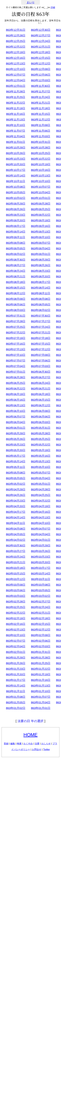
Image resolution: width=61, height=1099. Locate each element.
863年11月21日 (40, 102)
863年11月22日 (15, 102)
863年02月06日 (40, 640)
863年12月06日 (40, 74)
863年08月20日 (40, 276)
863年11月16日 (15, 114)
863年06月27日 (40, 377)
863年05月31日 (40, 427)
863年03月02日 (40, 596)
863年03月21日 (15, 562)
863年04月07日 (40, 528)
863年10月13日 (40, 175)
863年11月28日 (15, 91)
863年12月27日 (40, 35)
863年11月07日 (15, 130)
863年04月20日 (15, 506)
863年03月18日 (15, 568)
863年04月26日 (15, 495)
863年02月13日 (15, 629)
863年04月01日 (40, 539)
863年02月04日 (15, 646)
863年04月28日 (40, 489)
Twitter (46, 749)
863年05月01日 (40, 483)
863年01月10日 (40, 691)
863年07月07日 (15, 360)
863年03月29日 (40, 545)
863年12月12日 (40, 63)
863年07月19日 (15, 338)
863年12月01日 (15, 85)
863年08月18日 (15, 282)
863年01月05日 (15, 702)
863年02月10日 (15, 635)
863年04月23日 (15, 500)
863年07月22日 (15, 332)
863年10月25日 (40, 153)
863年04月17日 (15, 511)
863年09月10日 (40, 237)
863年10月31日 (40, 142)
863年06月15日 (40, 399)
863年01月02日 (15, 708)
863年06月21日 (40, 388)
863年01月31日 (40, 652)
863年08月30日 (15, 259)
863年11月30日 (40, 85)
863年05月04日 (40, 478)
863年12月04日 (15, 80)
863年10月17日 (15, 170)
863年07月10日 (15, 355)
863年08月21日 (15, 276)
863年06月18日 (40, 394)
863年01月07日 (40, 696)
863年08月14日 (40, 287)
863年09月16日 (40, 226)
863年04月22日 (40, 500)
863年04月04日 (40, 534)
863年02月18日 (40, 618)
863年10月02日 (15, 198)
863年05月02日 (15, 483)
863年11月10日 (15, 125)
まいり (31, 2)
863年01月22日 (40, 668)
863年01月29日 (15, 657)
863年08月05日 (40, 304)
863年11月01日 (15, 142)
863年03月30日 (15, 545)
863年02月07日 (15, 640)
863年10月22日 (40, 158)
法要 (37, 743)
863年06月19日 (15, 394)
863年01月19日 (40, 674)
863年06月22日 (15, 388)
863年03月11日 (40, 579)
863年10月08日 (15, 186)
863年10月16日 (40, 170)
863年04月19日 (40, 506)
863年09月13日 (40, 231)
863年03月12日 (15, 579)
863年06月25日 (15, 383)
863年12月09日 (40, 69)
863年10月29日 (15, 147)
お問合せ (36, 749)
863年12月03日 (40, 80)
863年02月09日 (40, 635)
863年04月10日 (40, 523)
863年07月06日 (40, 360)
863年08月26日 (40, 265)
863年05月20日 (15, 450)
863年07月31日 (15, 315)
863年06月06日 (40, 416)
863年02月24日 (40, 607)
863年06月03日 (40, 422)
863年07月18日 (40, 338)
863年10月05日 (15, 192)
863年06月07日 (15, 416)
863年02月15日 (40, 624)
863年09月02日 (15, 254)
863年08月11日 (40, 293)
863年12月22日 (15, 46)
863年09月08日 (15, 242)
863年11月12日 (40, 119)
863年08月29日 (40, 259)
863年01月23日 (15, 668)
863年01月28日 (40, 657)
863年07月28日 (15, 321)
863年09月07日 (40, 242)
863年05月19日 (40, 450)
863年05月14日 (15, 461)
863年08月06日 (15, 304)
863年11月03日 (40, 136)
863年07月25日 (15, 327)
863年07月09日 (40, 355)
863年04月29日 (15, 489)
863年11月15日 (40, 114)
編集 (12, 743)
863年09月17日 (15, 226)
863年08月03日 (15, 310)
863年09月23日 (15, 214)
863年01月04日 (40, 702)
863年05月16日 (40, 455)
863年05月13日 (40, 461)
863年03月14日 (40, 573)
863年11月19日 (15, 108)
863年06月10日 (15, 411)
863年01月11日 (15, 691)
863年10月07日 (40, 186)
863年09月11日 (15, 237)
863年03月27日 (15, 551)
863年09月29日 (15, 203)
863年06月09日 (40, 411)
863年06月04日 (15, 422)
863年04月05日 (15, 534)
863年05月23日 (15, 444)
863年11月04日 (15, 136)
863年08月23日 (40, 270)
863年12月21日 (40, 46)
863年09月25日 (40, 209)
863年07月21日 (40, 332)
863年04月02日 (15, 539)
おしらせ (46, 743)
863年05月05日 (15, 478)
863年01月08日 (15, 696)
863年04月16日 (40, 511)
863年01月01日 (40, 708)
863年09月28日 (40, 203)
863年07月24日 (40, 327)
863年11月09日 (40, 125)
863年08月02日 (40, 310)
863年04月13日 (40, 517)
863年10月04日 (40, 192)
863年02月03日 (40, 646)
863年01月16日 (40, 680)
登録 (6, 743)
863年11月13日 (15, 119)
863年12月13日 (15, 63)
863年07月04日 (15, 366)
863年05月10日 (40, 467)
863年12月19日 (15, 52)
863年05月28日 (40, 433)
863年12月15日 (40, 57)
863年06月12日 (40, 405)
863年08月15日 (15, 287)
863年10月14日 (15, 175)
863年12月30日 (40, 29)
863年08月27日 (15, 265)
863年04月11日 (15, 523)
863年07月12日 (40, 349)
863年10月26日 (15, 153)
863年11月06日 (40, 130)
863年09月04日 (40, 248)
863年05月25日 (40, 439)
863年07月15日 (40, 343)
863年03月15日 (15, 573)
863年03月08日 (40, 584)
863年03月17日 (40, 568)
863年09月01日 (40, 254)
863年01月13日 (40, 685)
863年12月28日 (15, 35)
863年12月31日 (15, 29)
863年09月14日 (15, 231)
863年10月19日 (40, 164)
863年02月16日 (15, 624)
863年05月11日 (15, 467)
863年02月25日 (15, 607)
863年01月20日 (15, 674)
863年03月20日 (40, 562)
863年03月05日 (40, 590)
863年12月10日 (15, 69)
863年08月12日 (15, 293)
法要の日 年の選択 (30, 721)
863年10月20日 (15, 164)
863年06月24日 (40, 383)
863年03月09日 (15, 584)
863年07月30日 (40, 315)
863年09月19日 (40, 220)
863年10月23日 (15, 158)
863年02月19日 (15, 618)
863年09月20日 (15, 220)
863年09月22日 (40, 214)
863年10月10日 (40, 181)
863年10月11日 (15, 181)
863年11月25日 (15, 97)
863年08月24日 (15, 270)
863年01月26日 (15, 663)
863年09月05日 (15, 248)
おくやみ (28, 743)
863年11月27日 (40, 91)
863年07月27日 (40, 321)
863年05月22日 (40, 444)
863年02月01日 (15, 652)
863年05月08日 (15, 472)
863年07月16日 (15, 343)
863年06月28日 (15, 377)
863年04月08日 (15, 528)
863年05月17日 (15, 455)
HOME (30, 734)
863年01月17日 (15, 680)
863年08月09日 (15, 298)
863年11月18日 (40, 108)
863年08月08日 (40, 298)
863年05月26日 (15, 439)
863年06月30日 (40, 371)
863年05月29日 (15, 433)
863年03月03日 (15, 596)
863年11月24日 (40, 97)
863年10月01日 (40, 198)
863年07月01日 (15, 371)
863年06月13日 (15, 405)
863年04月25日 (40, 495)
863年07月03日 (40, 366)
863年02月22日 (15, 612)
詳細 (53, 7)
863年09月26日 (15, 209)
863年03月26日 (40, 551)
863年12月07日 (15, 74)
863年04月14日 (15, 517)
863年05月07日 (40, 472)
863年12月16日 (15, 57)
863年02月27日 (40, 601)
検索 (19, 743)
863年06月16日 (15, 399)
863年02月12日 (40, 629)
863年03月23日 (40, 556)
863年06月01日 (15, 427)
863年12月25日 (15, 41)
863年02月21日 (40, 612)
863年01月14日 (15, 685)
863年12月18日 (40, 52)
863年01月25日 (40, 663)
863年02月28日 (15, 601)
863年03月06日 (15, 590)
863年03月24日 (15, 556)
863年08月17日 (40, 282)
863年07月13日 (15, 349)
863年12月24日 (40, 41)
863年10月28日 (40, 147)
